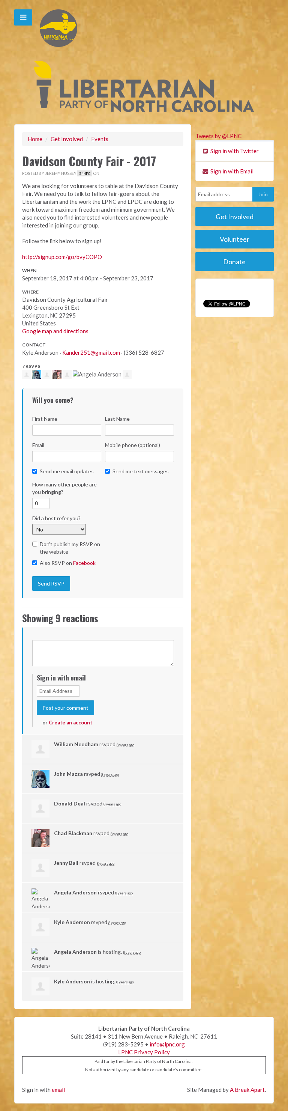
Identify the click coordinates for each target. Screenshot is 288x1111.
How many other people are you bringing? (64, 488)
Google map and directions (55, 331)
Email (38, 445)
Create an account (70, 723)
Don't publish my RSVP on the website (70, 548)
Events (99, 138)
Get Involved (67, 138)
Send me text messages (140, 471)
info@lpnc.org (167, 1044)
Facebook (84, 563)
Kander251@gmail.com (91, 352)
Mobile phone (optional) (132, 445)
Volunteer (234, 239)
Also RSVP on (68, 563)
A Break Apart (247, 1089)
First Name (44, 418)
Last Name (117, 418)
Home (35, 138)
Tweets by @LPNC (218, 135)
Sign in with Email (231, 171)
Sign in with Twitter (234, 151)
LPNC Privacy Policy (144, 1052)
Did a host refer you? (56, 518)
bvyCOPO (62, 256)
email (58, 1089)
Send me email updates (67, 471)
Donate (234, 261)
